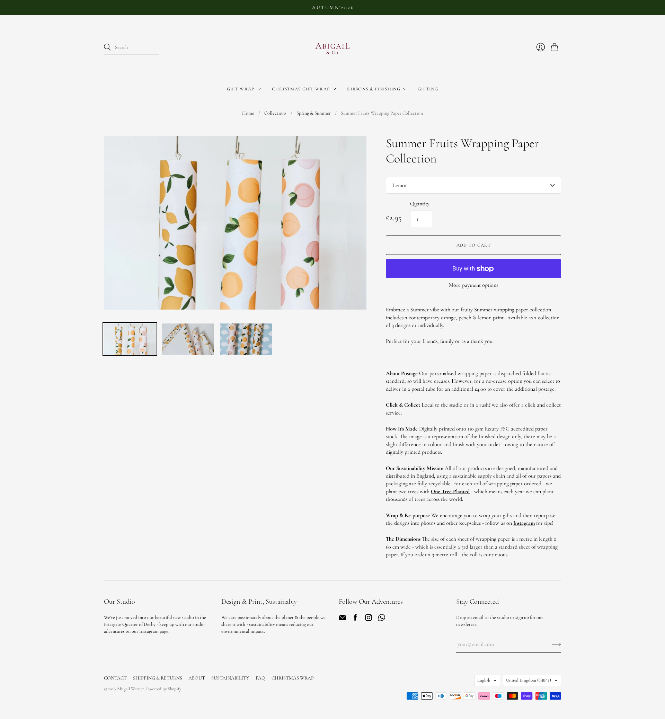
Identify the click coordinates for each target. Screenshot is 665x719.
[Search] (107, 47)
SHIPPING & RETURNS (157, 678)
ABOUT (196, 678)
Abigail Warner (130, 689)
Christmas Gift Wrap (301, 89)
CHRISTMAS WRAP (293, 678)
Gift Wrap (241, 89)
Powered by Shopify (163, 689)
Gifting (428, 89)
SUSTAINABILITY (230, 678)
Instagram (524, 523)
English (483, 680)
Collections (275, 113)
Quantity (419, 203)
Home (248, 113)
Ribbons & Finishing (373, 89)
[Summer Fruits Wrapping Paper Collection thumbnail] (130, 339)
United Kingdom (528, 680)
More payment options (473, 285)
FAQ (260, 678)
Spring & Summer (313, 113)
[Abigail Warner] (332, 47)
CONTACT (115, 678)
